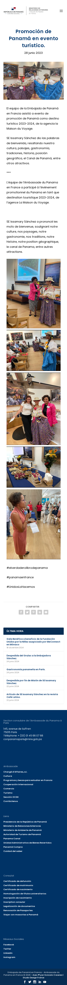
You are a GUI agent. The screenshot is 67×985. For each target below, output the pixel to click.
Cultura (7, 776)
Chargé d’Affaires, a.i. (15, 771)
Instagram (9, 957)
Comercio (8, 788)
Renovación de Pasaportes (18, 910)
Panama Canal (11, 838)
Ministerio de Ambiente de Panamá (22, 830)
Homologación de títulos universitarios (24, 893)
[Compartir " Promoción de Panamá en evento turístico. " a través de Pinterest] (33, 612)
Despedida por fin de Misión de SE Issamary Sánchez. (31, 682)
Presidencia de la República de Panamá (25, 821)
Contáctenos (10, 801)
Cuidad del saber (12, 851)
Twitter (7, 948)
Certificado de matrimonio (18, 885)
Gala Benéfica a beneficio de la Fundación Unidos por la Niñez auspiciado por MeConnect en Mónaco (33, 641)
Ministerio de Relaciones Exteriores (22, 825)
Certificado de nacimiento (18, 889)
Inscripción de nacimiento (17, 897)
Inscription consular (14, 902)
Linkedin (7, 953)
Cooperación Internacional (18, 784)
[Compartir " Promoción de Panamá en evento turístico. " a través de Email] (46, 612)
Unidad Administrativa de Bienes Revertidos (27, 842)
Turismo (7, 792)
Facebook (8, 944)
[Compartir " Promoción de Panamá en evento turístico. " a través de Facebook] (21, 612)
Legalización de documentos (19, 906)
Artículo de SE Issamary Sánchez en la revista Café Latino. (32, 696)
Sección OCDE (11, 797)
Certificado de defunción (17, 881)
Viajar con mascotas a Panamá (20, 914)
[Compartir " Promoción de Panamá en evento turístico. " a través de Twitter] (27, 612)
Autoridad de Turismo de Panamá (22, 834)
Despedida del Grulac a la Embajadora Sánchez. (29, 657)
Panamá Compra (13, 846)
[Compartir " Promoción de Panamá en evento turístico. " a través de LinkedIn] (40, 612)
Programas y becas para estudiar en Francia (27, 780)
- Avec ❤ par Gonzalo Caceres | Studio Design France (43, 976)
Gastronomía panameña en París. (26, 669)
